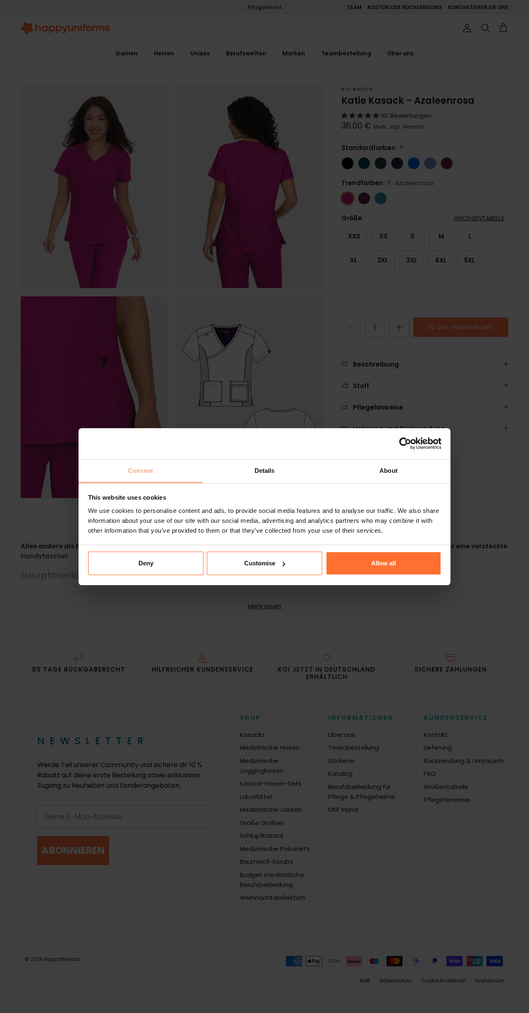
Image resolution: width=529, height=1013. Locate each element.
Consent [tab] (140, 470)
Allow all (383, 563)
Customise (259, 563)
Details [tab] (265, 470)
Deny (145, 563)
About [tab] (388, 470)
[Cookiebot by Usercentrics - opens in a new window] (405, 443)
